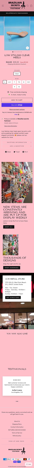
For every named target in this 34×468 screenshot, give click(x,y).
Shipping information (17, 142)
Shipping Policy (17, 424)
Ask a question (17, 146)
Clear (17, 74)
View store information (10, 126)
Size (17, 78)
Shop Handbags (12, 267)
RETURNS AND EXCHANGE (17, 430)
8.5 (29, 82)
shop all (9, 227)
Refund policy (17, 435)
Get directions (13, 297)
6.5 (9, 82)
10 (19, 87)
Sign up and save (16, 441)
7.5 (19, 82)
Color (17, 70)
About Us (17, 421)
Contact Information (17, 427)
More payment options (17, 109)
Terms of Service (17, 433)
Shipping (10, 64)
